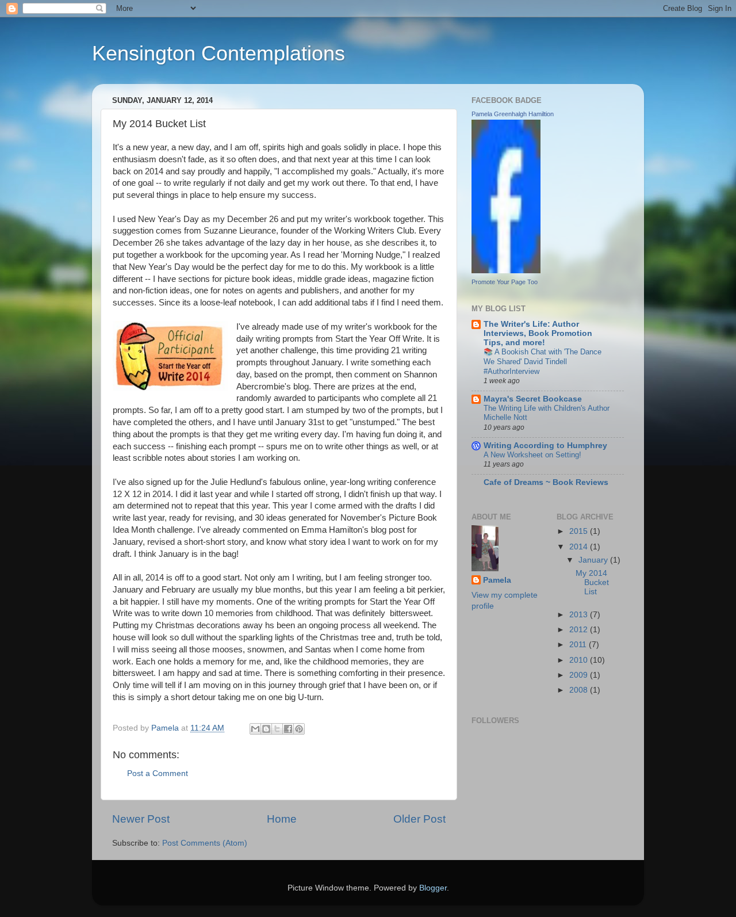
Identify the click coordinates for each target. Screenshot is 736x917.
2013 (579, 614)
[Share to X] (277, 729)
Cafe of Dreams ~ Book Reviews (546, 482)
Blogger (433, 888)
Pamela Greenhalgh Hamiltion (512, 113)
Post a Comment (157, 773)
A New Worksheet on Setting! (532, 454)
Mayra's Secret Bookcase (533, 399)
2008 (579, 690)
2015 (579, 531)
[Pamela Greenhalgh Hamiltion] (505, 270)
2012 (579, 629)
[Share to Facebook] (288, 729)
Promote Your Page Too (504, 281)
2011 (579, 644)
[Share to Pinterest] (299, 729)
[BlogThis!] (266, 729)
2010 (579, 660)
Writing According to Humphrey (545, 445)
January (594, 560)
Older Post (419, 819)
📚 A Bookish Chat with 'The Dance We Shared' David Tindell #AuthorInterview (542, 361)
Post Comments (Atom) (204, 843)
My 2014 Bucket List (592, 582)
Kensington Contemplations (218, 53)
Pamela (497, 580)
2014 (579, 546)
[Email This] (255, 729)
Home (282, 819)
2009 (579, 675)
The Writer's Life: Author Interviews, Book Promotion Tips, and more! (538, 333)
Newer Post (141, 819)
